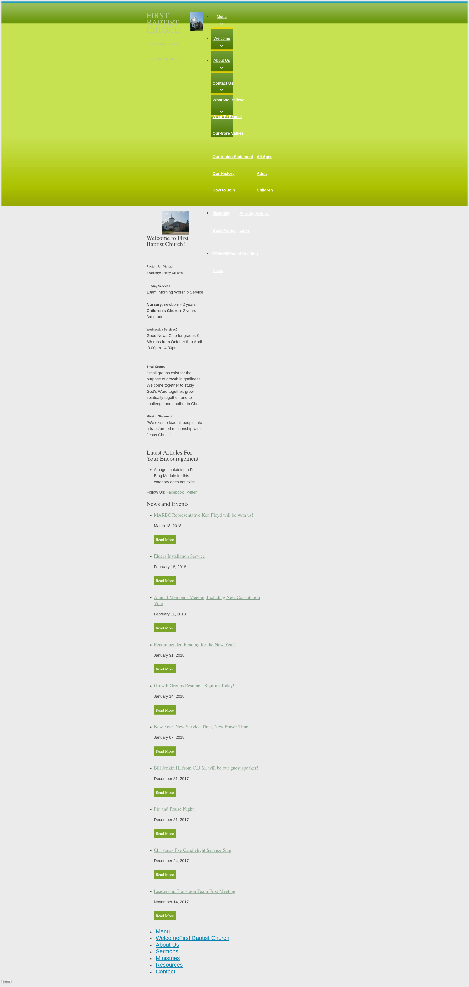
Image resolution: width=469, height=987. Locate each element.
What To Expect (227, 116)
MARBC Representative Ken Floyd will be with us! (203, 515)
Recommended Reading (235, 254)
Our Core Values (228, 133)
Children (265, 190)
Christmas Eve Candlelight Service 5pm (192, 850)
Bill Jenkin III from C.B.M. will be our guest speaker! (206, 767)
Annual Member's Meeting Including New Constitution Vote (207, 600)
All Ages (264, 156)
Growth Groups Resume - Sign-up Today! (194, 685)
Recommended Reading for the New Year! (195, 644)
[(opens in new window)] (6, 982)
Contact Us (223, 83)
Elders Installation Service (179, 556)
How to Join (224, 190)
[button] (222, 16)
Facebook (175, 492)
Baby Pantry (224, 230)
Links (244, 230)
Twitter (191, 492)
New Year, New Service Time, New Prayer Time (201, 726)
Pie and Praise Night (174, 808)
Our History (223, 173)
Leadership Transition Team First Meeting (194, 891)
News (218, 270)
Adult (262, 173)
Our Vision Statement (233, 156)
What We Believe (228, 100)
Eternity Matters (254, 213)
